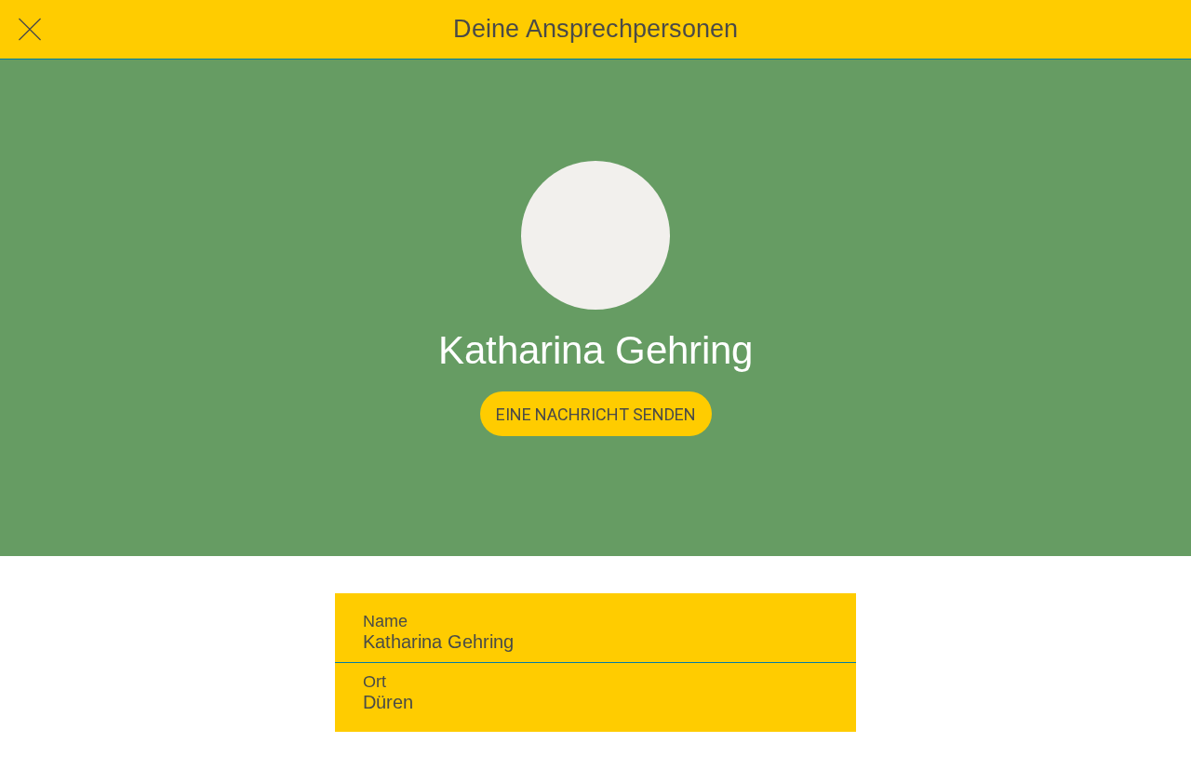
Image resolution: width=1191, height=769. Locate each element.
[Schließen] (30, 30)
